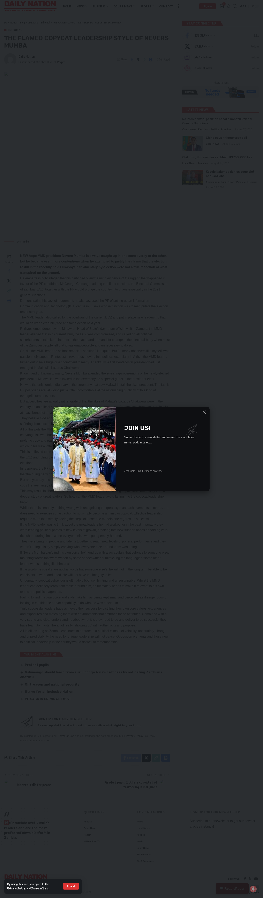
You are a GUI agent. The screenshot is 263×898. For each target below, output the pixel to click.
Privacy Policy (16, 888)
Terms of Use (39, 888)
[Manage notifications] (253, 889)
